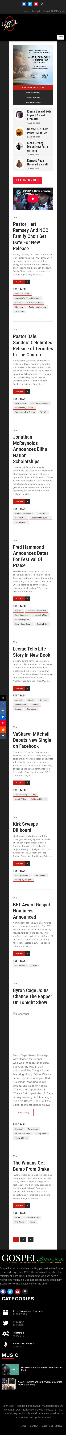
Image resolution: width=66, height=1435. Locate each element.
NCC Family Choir (34, 302)
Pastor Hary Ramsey (37, 307)
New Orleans (20, 403)
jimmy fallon (41, 1133)
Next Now (19, 307)
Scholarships (20, 522)
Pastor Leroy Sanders (24, 408)
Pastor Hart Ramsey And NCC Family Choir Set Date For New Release (30, 236)
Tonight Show (21, 1138)
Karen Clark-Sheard (23, 624)
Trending (18, 1321)
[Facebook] (24, 4)
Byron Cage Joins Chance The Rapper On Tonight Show (32, 996)
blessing (18, 1129)
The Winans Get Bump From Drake (31, 1166)
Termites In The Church (25, 412)
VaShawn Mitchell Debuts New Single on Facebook (32, 740)
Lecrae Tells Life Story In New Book (31, 652)
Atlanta (31, 700)
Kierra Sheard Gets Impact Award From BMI (39, 115)
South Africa (20, 799)
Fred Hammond (21, 615)
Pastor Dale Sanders (39, 403)
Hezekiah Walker (40, 615)
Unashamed (31, 709)
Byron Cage (33, 1129)
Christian (43, 700)
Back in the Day (33, 92)
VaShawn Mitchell (38, 799)
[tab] (33, 87)
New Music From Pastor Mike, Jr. (37, 131)
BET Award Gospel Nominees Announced (31, 911)
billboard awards (22, 875)
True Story (19, 311)
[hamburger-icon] (60, 37)
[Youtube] (36, 4)
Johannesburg (21, 795)
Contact (36, 11)
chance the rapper (22, 1133)
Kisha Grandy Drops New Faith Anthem (37, 146)
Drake (17, 1217)
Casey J (18, 611)
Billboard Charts (33, 102)
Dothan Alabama (22, 294)
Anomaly (19, 700)
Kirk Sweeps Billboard (25, 827)
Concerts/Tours (33, 97)
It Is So (18, 302)
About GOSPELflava (54, 11)
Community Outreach (24, 513)
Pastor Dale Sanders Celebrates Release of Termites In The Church (33, 345)
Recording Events (23, 1343)
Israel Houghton (22, 619)
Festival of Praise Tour (37, 611)
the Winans (20, 1222)
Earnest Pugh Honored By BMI (37, 162)
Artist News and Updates (33, 87)
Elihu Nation (20, 518)
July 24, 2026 (34, 123)
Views (32, 1222)
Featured (18, 1332)
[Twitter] (30, 4)
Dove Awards (20, 704)
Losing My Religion (23, 880)
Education (43, 513)
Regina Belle (42, 624)
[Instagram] (42, 4)
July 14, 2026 (34, 137)
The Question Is (32, 1217)
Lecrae (18, 709)
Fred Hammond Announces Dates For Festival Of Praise (31, 556)
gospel (34, 965)
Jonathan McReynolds (40, 518)
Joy (34, 795)
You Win (43, 412)
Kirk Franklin (40, 875)
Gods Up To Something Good (27, 298)
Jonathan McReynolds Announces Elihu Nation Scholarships (30, 449)
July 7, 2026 (34, 154)
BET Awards (20, 965)
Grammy (35, 704)
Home (25, 11)
